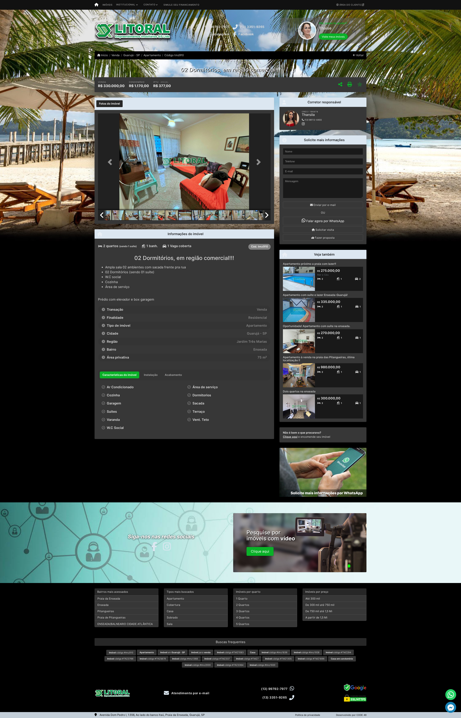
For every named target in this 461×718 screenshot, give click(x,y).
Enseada (103, 605)
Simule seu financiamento (181, 4)
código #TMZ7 (247, 658)
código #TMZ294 (338, 652)
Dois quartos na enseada (299, 391)
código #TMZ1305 (278, 658)
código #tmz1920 (262, 665)
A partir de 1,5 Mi (316, 617)
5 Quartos (242, 624)
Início (104, 55)
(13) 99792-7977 (216, 27)
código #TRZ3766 (120, 658)
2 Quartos (242, 605)
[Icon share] (154, 546)
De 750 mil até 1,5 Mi (318, 611)
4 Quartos (242, 617)
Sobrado (172, 617)
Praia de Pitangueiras (111, 617)
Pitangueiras (105, 611)
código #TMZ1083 (230, 652)
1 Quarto (241, 598)
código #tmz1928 (306, 652)
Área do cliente (350, 4)
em (172, 652)
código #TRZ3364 (230, 665)
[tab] (109, 103)
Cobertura (173, 605)
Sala (170, 624)
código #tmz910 (121, 652)
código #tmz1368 (185, 658)
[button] (281, 30)
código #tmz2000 (198, 665)
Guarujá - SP (131, 55)
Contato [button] (149, 4)
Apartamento (152, 55)
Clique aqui (290, 436)
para (201, 652)
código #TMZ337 (217, 658)
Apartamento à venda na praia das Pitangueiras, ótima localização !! (319, 358)
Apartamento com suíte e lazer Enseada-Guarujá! (315, 295)
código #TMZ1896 (311, 658)
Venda (115, 55)
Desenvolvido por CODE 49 (351, 715)
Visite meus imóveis (333, 40)
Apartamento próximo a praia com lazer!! (309, 263)
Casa (170, 611)
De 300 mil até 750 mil (319, 605)
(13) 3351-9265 (252, 27)
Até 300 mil (312, 598)
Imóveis (107, 4)
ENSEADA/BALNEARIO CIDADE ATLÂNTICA (125, 624)
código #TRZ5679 (153, 658)
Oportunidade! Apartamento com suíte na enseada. (316, 326)
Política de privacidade (307, 715)
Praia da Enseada (108, 598)
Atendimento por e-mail (190, 693)
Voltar (359, 55)
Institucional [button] (125, 4)
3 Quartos (242, 611)
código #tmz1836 (274, 652)
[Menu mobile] (96, 5)
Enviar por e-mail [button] (324, 205)
